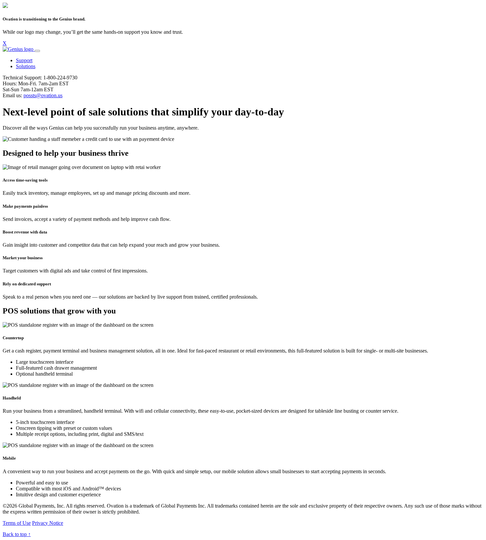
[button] (24, 60)
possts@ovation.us (42, 95)
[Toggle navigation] (37, 51)
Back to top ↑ (17, 534)
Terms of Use (17, 523)
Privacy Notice (47, 523)
